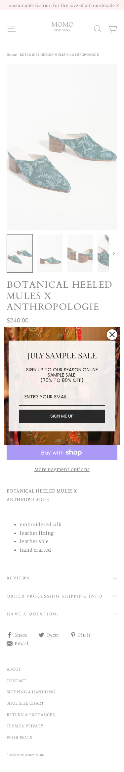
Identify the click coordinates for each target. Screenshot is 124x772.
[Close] (112, 335)
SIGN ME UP (62, 416)
